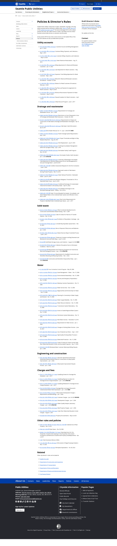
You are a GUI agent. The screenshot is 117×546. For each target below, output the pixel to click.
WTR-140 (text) (53, 283)
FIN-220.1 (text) (53, 397)
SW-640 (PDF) (43, 259)
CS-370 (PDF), (43, 92)
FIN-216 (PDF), (43, 388)
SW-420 (42, 242)
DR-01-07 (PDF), (44, 210)
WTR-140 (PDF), (44, 283)
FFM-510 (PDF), (44, 424)
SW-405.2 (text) (53, 233)
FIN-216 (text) (52, 388)
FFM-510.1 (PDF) (61, 424)
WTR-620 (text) (53, 342)
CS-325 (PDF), (43, 69)
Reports (18, 36)
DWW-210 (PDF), (44, 133)
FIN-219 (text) (52, 393)
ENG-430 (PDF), (44, 364)
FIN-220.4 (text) (53, 408)
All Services (85, 481)
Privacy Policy (47, 530)
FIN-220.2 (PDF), (44, 400)
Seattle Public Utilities (29, 8)
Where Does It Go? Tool (90, 499)
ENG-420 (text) (53, 357)
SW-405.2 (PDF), (44, 233)
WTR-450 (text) (53, 327)
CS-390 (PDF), (43, 97)
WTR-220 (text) (53, 287)
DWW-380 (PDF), (44, 188)
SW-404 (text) (52, 228)
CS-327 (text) (51, 74)
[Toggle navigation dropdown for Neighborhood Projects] (54, 12)
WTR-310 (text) (53, 306)
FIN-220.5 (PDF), (44, 411)
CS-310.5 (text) (52, 60)
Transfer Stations (88, 501)
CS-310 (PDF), (43, 51)
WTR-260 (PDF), (44, 303)
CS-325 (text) (51, 69)
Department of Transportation (48, 465)
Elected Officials (64, 491)
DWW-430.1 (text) (55, 199)
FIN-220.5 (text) (53, 411)
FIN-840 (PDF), (43, 415)
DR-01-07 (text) (53, 210)
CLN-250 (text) (52, 443)
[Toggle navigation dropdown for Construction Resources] (69, 12)
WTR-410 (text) (53, 315)
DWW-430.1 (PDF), (44, 199)
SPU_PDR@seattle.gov (87, 44)
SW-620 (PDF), (43, 254)
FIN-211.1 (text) (53, 374)
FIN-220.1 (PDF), (44, 397)
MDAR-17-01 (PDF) (44, 432)
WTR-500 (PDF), (44, 335)
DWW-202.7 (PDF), (44, 138)
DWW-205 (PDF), (44, 143)
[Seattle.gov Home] (16, 16)
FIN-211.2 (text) (53, 379)
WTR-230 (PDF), (44, 290)
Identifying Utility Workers (21, 24)
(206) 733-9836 (85, 45)
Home (19, 15)
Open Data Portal (65, 493)
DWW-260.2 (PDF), (44, 155)
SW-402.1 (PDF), (44, 219)
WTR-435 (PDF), (44, 319)
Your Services (18, 12)
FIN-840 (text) (52, 415)
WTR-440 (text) (53, 322)
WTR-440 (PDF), (44, 322)
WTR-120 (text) (53, 275)
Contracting (18, 48)
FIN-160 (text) (52, 47)
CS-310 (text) (51, 51)
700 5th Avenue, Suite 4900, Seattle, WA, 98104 (36, 492)
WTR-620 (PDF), (44, 342)
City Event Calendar (68, 503)
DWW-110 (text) (54, 111)
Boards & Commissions (69, 512)
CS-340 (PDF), (43, 83)
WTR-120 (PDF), (44, 275)
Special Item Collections (90, 496)
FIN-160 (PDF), (43, 47)
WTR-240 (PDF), (44, 295)
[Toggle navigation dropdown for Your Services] (23, 12)
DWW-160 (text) (54, 115)
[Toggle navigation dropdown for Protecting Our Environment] (40, 12)
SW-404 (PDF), (43, 228)
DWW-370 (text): (54, 184)
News (17, 26)
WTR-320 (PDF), (44, 310)
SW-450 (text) (52, 245)
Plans (17, 33)
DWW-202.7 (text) (55, 138)
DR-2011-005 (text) (56, 126)
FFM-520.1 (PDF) (44, 429)
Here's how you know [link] (35, 0)
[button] (101, 1)
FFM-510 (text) (52, 424)
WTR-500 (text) (53, 335)
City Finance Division (45, 474)
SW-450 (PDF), (43, 245)
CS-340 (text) (51, 83)
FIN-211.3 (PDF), (44, 383)
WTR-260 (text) (53, 303)
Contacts (18, 21)
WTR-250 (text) (53, 300)
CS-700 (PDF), (43, 102)
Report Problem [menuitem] (76, 8)
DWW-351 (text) (54, 175)
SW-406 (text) (52, 237)
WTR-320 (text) (53, 310)
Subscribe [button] (19, 510)
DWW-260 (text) (54, 150)
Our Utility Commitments (21, 43)
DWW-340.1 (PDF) (44, 166)
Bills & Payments (88, 490)
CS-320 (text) (51, 65)
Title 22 (72, 28)
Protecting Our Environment (32, 12)
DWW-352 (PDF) (44, 179)
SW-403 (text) (52, 223)
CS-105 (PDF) (43, 269)
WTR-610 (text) (53, 339)
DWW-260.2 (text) (55, 155)
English (33, 4)
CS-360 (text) (51, 88)
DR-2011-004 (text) (56, 120)
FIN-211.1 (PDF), (44, 374)
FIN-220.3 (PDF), (44, 403)
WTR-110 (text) (53, 272)
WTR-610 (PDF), (44, 339)
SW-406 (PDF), (43, 237)
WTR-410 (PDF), (44, 315)
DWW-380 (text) (54, 188)
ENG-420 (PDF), (44, 357)
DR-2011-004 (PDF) (45, 120)
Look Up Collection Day (90, 493)
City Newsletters (67, 506)
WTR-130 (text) (53, 278)
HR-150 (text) (51, 447)
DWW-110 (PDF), (44, 111)
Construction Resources (63, 12)
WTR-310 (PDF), (44, 306)
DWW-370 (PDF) (44, 184)
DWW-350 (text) (54, 170)
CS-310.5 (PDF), (44, 60)
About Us (20, 480)
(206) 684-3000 (25, 497)
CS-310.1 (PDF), (44, 56)
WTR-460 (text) (53, 332)
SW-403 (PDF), (43, 223)
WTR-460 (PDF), (44, 332)
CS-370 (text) (51, 92)
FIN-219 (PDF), (43, 393)
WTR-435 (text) (53, 319)
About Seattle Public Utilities (28, 15)
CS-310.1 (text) (52, 56)
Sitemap (88, 530)
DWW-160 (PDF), (44, 115)
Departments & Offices (69, 509)
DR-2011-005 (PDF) (45, 126)
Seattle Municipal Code (46, 30)
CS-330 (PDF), (43, 79)
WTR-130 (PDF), (44, 278)
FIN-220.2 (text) (53, 400)
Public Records (64, 496)
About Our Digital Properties (34, 530)
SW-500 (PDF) (43, 249)
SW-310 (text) (52, 214)
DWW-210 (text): (54, 133)
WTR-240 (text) (53, 295)
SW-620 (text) (52, 254)
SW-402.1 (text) (53, 219)
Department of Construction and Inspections (51, 462)
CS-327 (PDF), (43, 74)
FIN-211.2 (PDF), (44, 379)
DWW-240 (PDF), (44, 146)
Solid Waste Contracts (21, 45)
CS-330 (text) (51, 79)
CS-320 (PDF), (43, 65)
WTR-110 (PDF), (44, 272)
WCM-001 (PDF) (44, 347)
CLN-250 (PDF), (44, 443)
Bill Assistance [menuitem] (86, 8)
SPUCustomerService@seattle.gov (31, 499)
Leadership (18, 31)
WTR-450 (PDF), (44, 327)
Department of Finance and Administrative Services (53, 471)
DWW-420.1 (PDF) (44, 193)
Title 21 (64, 28)
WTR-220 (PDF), (44, 287)
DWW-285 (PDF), (44, 159)
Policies (18, 38)
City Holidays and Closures (68, 499)
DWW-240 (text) (54, 146)
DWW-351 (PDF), (44, 175)
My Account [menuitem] (97, 8)
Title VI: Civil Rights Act (78, 530)
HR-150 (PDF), (43, 447)
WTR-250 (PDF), (44, 300)
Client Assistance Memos (22, 41)
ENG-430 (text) (53, 364)
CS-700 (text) (51, 102)
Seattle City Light (44, 459)
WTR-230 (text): (53, 290)
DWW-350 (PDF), (44, 170)
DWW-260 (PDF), (44, 150)
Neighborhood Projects (48, 12)
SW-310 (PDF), (43, 214)
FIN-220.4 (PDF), (44, 408)
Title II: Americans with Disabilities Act (61, 530)
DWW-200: (42, 130)
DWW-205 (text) (54, 143)
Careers (18, 28)
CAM (41, 440)
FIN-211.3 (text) (53, 383)
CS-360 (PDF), (43, 88)
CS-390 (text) (51, 97)
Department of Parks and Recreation (49, 468)
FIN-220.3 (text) (53, 403)
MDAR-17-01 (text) (55, 432)
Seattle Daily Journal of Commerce (91, 26)
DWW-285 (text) (54, 159)
